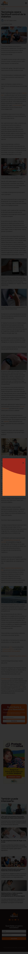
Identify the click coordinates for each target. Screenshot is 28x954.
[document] (14, 477)
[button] (23, 463)
